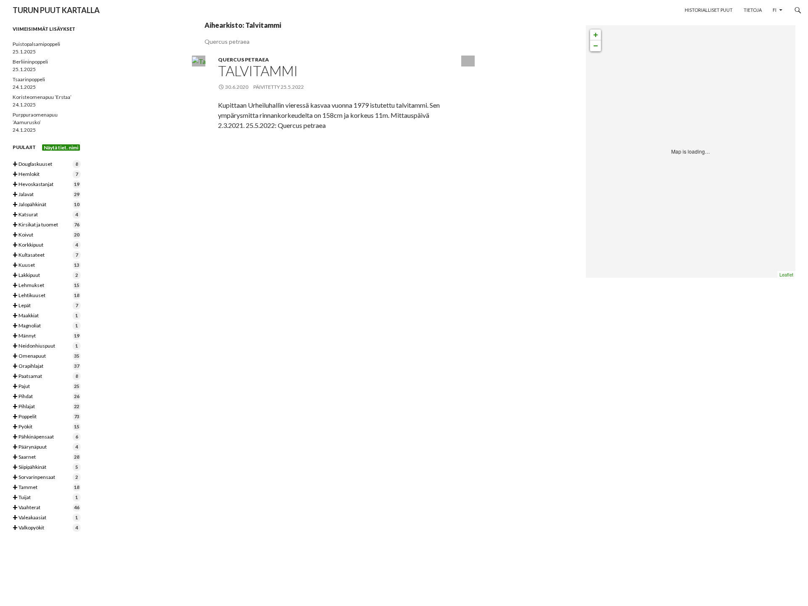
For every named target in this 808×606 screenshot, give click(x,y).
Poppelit (46, 416)
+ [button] (595, 34)
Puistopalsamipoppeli (36, 44)
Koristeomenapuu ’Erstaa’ (42, 97)
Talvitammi (258, 70)
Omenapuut (46, 356)
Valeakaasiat (45, 517)
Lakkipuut (45, 275)
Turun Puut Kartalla (56, 10)
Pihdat (46, 396)
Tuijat (45, 497)
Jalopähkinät (46, 204)
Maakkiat (45, 315)
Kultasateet (45, 255)
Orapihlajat (46, 366)
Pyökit (46, 427)
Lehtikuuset (46, 295)
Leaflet (786, 274)
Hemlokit (45, 174)
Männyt (46, 336)
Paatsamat (45, 376)
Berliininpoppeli (30, 61)
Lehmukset (46, 285)
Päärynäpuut (45, 447)
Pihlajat (46, 406)
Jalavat (46, 194)
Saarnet (46, 457)
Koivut (46, 235)
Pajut (46, 386)
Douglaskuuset (45, 164)
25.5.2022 (292, 87)
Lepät (45, 305)
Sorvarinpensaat (45, 477)
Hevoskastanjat (46, 184)
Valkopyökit (45, 528)
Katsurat (45, 214)
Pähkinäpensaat (45, 437)
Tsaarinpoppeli (29, 79)
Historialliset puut (709, 10)
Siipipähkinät (45, 467)
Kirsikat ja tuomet (46, 225)
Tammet (46, 487)
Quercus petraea (243, 59)
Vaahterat (46, 507)
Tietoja (753, 10)
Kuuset (46, 265)
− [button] (595, 45)
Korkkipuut (45, 245)
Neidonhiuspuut (45, 346)
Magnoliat (45, 326)
